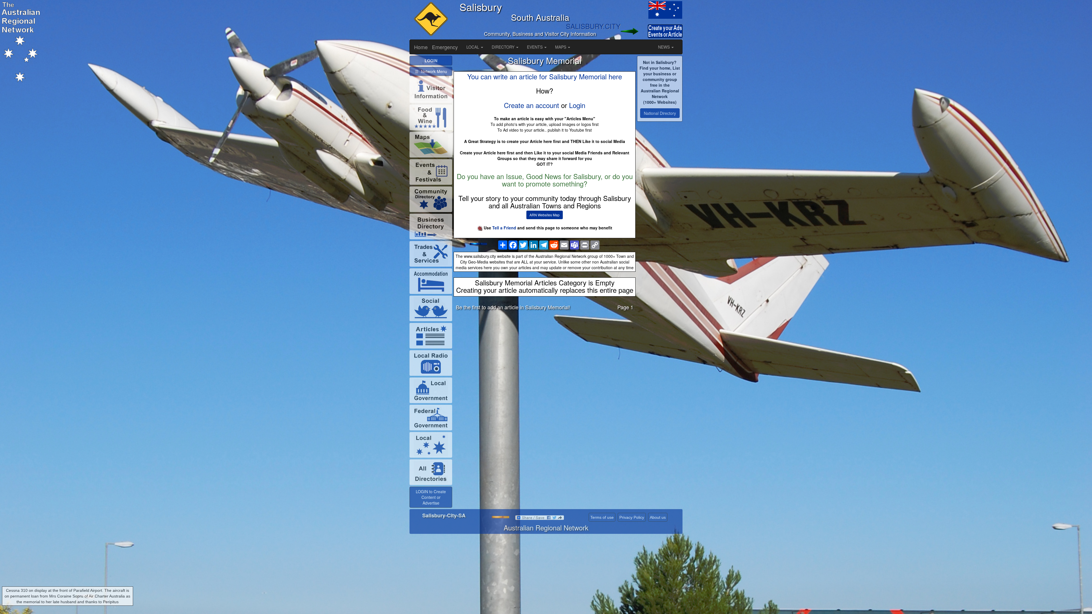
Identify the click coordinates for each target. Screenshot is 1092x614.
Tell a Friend (504, 228)
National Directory (660, 113)
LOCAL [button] (473, 47)
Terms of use (602, 517)
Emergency (445, 47)
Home (421, 47)
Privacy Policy (631, 517)
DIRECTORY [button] (504, 47)
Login (577, 105)
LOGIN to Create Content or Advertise (431, 497)
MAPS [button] (561, 47)
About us (658, 517)
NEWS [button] (664, 47)
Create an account (531, 105)
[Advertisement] (545, 359)
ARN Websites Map (545, 214)
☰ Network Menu (431, 71)
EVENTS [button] (535, 47)
